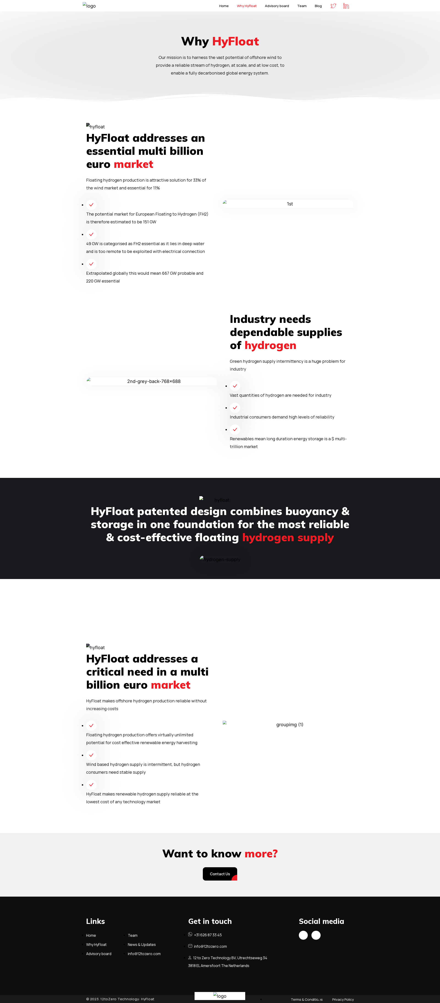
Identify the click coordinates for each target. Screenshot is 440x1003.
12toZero (108, 999)
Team (302, 5)
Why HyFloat (247, 5)
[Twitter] (303, 935)
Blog (318, 5)
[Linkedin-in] (316, 935)
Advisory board (277, 5)
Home (224, 5)
